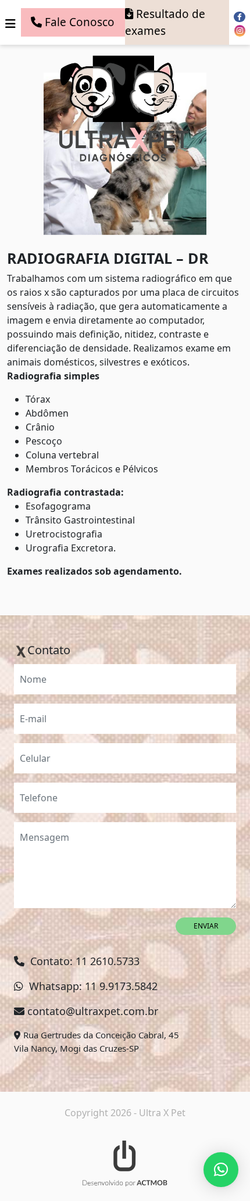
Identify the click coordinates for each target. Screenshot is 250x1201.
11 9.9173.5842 (121, 986)
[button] (220, 1169)
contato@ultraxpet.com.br (92, 1011)
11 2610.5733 (108, 961)
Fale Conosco (80, 22)
